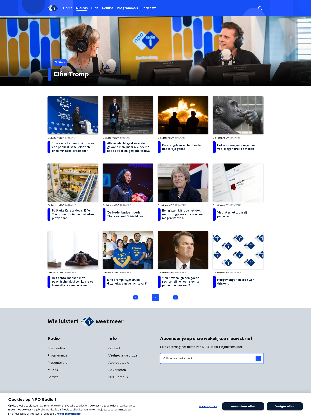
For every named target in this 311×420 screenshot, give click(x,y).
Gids (94, 8)
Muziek (53, 370)
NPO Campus (118, 377)
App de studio (118, 362)
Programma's (127, 8)
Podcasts (148, 8)
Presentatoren (58, 362)
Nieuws (82, 8)
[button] (259, 8)
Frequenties (56, 348)
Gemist (107, 8)
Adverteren (117, 370)
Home (68, 8)
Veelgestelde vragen (123, 355)
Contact (114, 348)
